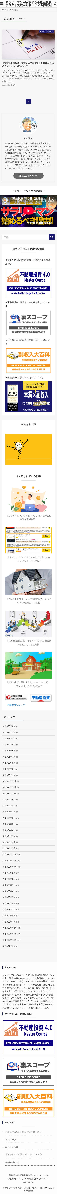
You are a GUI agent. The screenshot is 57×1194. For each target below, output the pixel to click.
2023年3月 (12, 909)
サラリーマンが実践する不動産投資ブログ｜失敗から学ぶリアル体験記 (28, 4)
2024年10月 (12, 793)
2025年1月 (11, 775)
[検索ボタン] (55, 3)
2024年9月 (11, 799)
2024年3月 (11, 836)
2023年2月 (12, 915)
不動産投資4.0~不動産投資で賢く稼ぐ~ (24, 1131)
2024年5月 (11, 824)
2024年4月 (11, 830)
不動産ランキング (16, 705)
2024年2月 (11, 842)
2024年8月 (11, 805)
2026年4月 (11, 738)
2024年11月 (12, 787)
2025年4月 (11, 756)
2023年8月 (12, 878)
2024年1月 (12, 848)
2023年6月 (12, 891)
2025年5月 (11, 750)
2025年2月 (11, 768)
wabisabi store (12, 1162)
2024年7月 (11, 811)
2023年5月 (12, 897)
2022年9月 (12, 946)
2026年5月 (11, 732)
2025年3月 (11, 762)
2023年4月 (12, 903)
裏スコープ (10, 1139)
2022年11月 (13, 933)
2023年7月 (12, 885)
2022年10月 (13, 939)
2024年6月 (12, 817)
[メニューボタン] (2, 3)
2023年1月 (12, 921)
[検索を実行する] (52, 237)
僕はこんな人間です (28, 175)
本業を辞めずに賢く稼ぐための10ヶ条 (23, 1154)
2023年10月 (13, 866)
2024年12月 (12, 781)
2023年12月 (13, 854)
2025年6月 (11, 744)
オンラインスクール (33, 1001)
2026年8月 (11, 726)
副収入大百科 (11, 1146)
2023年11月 (13, 860)
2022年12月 (13, 927)
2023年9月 (12, 872)
